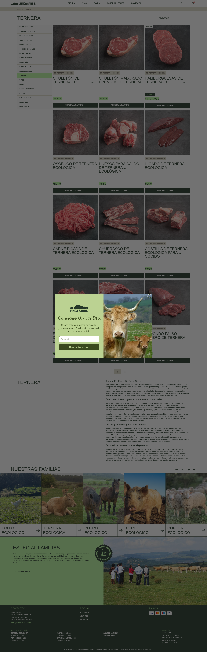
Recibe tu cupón (79, 347)
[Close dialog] (149, 296)
